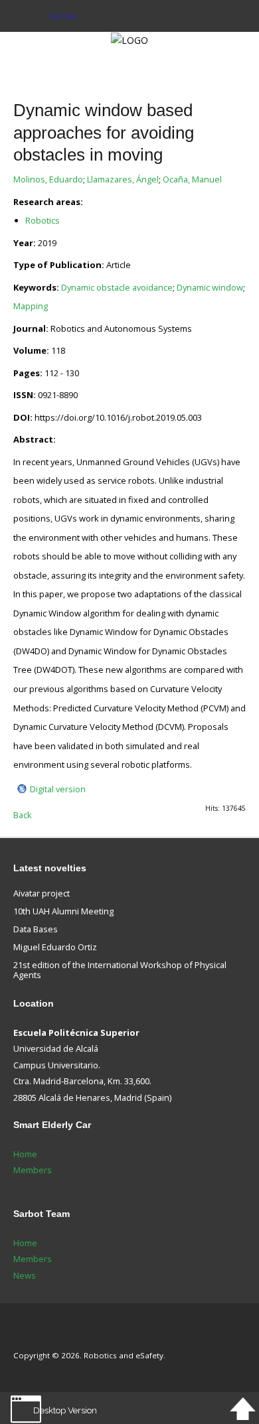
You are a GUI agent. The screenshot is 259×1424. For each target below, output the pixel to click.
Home (25, 1154)
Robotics (42, 220)
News (24, 1275)
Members (32, 1170)
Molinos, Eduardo (48, 179)
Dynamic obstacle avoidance (117, 287)
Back (22, 815)
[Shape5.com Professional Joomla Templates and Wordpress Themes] (41, 1335)
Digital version (58, 789)
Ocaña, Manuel (192, 179)
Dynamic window (210, 287)
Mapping (30, 306)
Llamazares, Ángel (123, 179)
